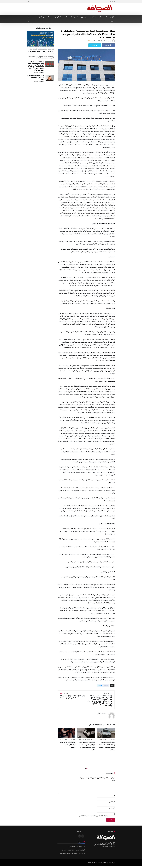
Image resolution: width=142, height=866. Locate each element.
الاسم (113, 795)
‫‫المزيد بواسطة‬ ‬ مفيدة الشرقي (97, 725)
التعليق (113, 780)
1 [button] (86, 768)
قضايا (99, 736)
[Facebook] (31, 1)
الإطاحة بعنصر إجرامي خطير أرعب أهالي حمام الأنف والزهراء (67, 744)
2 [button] (85, 768)
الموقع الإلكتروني (112, 808)
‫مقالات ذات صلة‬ (110, 725)
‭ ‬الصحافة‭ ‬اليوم (51, 54)
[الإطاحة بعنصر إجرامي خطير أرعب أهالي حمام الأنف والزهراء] (66, 733)
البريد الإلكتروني (112, 801)
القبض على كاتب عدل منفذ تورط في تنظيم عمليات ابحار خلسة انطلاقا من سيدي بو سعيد (87, 746)
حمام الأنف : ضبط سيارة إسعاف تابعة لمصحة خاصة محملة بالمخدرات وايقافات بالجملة (107, 746)
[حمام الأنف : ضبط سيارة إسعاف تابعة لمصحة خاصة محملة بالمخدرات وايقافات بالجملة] (106, 733)
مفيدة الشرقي (107, 41)
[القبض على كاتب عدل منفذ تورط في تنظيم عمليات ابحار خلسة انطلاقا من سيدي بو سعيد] (86, 733)
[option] (106, 739)
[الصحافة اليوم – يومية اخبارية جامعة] (99, 5)
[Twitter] (28, 1)
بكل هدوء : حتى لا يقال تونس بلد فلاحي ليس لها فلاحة (72, 696)
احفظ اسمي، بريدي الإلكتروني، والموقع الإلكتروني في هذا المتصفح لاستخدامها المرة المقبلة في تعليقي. (97, 815)
